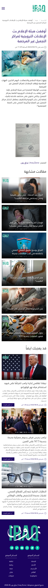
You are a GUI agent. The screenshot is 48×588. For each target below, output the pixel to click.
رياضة (11, 565)
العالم (33, 572)
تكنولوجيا (33, 575)
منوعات (11, 575)
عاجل (11, 572)
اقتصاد (33, 561)
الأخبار (33, 565)
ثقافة (11, 561)
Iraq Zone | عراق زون (30, 163)
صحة (36, 20)
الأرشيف (33, 568)
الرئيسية (43, 20)
